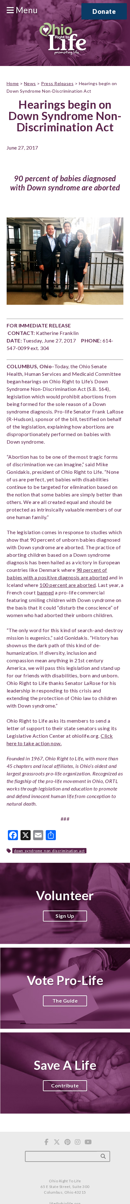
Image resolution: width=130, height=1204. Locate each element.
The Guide (65, 1001)
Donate (104, 11)
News (30, 83)
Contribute (65, 1085)
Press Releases (57, 83)
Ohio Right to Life (62, 39)
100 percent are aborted (67, 585)
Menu (26, 10)
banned (45, 592)
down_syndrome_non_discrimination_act (49, 851)
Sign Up (65, 916)
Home (13, 83)
